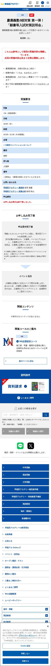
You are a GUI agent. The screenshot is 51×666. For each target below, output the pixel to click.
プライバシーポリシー (27, 635)
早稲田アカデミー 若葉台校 (14, 191)
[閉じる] (48, 626)
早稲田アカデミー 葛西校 (13, 188)
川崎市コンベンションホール (17, 145)
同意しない (25, 653)
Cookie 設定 (25, 646)
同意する (25, 661)
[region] (25, 644)
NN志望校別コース (28, 341)
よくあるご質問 (27, 398)
